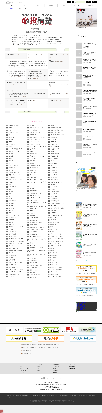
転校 (8, 184)
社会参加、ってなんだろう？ (35, 127)
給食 (8, 189)
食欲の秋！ (52, 210)
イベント (38, 5)
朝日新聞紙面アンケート (27, 353)
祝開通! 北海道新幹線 (54, 127)
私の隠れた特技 (53, 274)
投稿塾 (51, 5)
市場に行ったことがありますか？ (15, 241)
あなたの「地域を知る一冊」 (14, 250)
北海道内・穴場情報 (54, 149)
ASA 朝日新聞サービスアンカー (29, 350)
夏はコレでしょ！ (33, 270)
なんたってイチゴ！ (33, 158)
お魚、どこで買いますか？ (14, 262)
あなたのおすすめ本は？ (55, 215)
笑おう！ (9, 160)
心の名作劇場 (52, 163)
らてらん (9, 191)
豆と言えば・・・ (33, 188)
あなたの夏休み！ (33, 232)
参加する (94, 2)
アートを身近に (32, 130)
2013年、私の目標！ (54, 243)
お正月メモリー (53, 160)
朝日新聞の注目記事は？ (55, 182)
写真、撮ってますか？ (34, 132)
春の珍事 (51, 189)
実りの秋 (9, 153)
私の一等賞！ (52, 219)
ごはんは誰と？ (32, 172)
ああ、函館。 (31, 160)
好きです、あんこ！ (33, 134)
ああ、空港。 (10, 224)
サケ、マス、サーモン (13, 215)
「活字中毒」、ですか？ (13, 255)
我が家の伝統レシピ (54, 271)
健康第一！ (52, 142)
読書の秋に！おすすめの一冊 (35, 227)
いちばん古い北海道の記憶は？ (15, 238)
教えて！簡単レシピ (54, 146)
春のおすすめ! (52, 264)
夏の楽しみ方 (52, 144)
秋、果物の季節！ (12, 264)
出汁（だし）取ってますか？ (14, 269)
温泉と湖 (9, 210)
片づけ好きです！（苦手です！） (36, 146)
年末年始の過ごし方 (54, 201)
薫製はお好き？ (32, 190)
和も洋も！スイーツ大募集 (35, 229)
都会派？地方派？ (12, 217)
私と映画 (30, 125)
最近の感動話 (52, 253)
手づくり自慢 (52, 262)
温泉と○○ (10, 257)
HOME (21, 364)
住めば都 (9, 229)
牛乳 (8, 130)
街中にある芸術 (11, 234)
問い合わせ (90, 5)
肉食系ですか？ (11, 208)
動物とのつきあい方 (12, 253)
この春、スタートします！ (55, 267)
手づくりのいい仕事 (54, 132)
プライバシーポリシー (87, 395)
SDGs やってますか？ (12, 248)
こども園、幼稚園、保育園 (14, 149)
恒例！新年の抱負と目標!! (55, 130)
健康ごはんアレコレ (33, 224)
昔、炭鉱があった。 (33, 167)
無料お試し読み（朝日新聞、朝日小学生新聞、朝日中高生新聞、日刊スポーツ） (40, 347)
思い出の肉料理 (32, 263)
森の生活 (9, 205)
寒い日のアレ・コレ (33, 258)
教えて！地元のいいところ (56, 134)
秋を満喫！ (52, 250)
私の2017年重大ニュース (34, 222)
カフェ (9, 198)
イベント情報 (39, 364)
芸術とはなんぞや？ (12, 165)
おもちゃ (9, 170)
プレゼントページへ (82, 162)
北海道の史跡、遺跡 (33, 165)
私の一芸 (51, 260)
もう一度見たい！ (53, 193)
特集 (21, 366)
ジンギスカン (31, 215)
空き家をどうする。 (12, 186)
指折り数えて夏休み (54, 222)
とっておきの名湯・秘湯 (55, 269)
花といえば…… (11, 245)
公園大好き (10, 222)
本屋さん (9, 139)
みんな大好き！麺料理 (34, 236)
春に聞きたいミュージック (35, 247)
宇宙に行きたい (11, 201)
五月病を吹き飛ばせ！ (34, 274)
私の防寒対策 (52, 198)
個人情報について (57, 370)
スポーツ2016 (32, 260)
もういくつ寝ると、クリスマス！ (36, 137)
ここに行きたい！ (53, 175)
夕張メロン (31, 210)
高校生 (9, 142)
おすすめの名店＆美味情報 (55, 238)
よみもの (12, 5)
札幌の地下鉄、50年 (12, 260)
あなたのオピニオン (54, 172)
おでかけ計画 (52, 177)
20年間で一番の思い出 (13, 125)
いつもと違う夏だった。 (34, 142)
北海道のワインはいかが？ (35, 144)
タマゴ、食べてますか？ (34, 179)
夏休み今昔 (52, 257)
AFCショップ (39, 372)
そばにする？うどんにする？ (14, 179)
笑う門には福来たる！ (34, 139)
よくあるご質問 (56, 366)
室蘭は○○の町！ (32, 153)
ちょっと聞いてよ (53, 139)
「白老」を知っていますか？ (35, 156)
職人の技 (30, 163)
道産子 (9, 127)
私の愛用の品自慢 (33, 234)
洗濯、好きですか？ (33, 195)
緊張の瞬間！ (31, 272)
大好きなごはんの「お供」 (35, 265)
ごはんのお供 (52, 137)
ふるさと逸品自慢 (33, 217)
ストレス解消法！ (53, 196)
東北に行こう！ (53, 165)
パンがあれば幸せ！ (33, 175)
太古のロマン (10, 276)
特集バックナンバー (24, 368)
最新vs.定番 (52, 217)
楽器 (8, 193)
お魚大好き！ (31, 151)
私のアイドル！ (53, 227)
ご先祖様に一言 (53, 156)
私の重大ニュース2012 (54, 245)
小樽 (8, 212)
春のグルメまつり (33, 277)
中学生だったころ (12, 167)
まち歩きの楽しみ (12, 132)
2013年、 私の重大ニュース (56, 203)
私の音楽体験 (52, 167)
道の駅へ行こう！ (33, 170)
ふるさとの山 (10, 182)
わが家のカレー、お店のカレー (57, 234)
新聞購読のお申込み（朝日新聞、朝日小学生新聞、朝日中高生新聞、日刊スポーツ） (41, 344)
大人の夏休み (52, 170)
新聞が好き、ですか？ (13, 175)
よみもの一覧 (23, 370)
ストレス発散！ (53, 186)
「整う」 (9, 146)
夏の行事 (9, 156)
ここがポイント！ (53, 248)
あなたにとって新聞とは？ (14, 243)
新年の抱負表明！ (53, 158)
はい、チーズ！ (32, 186)
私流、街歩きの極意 (33, 198)
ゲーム (9, 134)
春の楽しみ (52, 125)
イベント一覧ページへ (82, 260)
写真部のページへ (81, 311)
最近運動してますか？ (34, 220)
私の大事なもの (32, 267)
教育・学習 (77, 5)
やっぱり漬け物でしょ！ (34, 193)
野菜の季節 (10, 219)
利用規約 (55, 372)
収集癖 (9, 158)
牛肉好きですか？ (12, 231)
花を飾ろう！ (31, 149)
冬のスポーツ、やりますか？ (14, 227)
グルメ (38, 368)
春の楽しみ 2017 (32, 245)
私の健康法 (52, 212)
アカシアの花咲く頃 (12, 274)
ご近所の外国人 (11, 177)
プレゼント (25, 5)
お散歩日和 (52, 224)
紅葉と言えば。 (32, 200)
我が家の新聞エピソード (34, 243)
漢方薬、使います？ (12, 236)
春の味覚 (51, 184)
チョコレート (10, 144)
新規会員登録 (72, 366)
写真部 (38, 370)
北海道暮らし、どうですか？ (14, 271)
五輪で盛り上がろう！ (55, 191)
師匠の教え (52, 205)
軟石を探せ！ (31, 213)
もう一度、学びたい (12, 172)
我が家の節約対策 (53, 153)
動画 (64, 5)
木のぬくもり (10, 203)
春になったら (52, 231)
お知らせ (55, 368)
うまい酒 (9, 163)
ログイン (88, 2)
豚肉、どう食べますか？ (13, 267)
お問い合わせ (56, 364)
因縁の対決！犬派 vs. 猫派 (55, 208)
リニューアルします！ (54, 276)
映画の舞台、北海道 (12, 151)
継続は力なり (10, 137)
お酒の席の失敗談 (53, 179)
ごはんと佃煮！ (32, 177)
